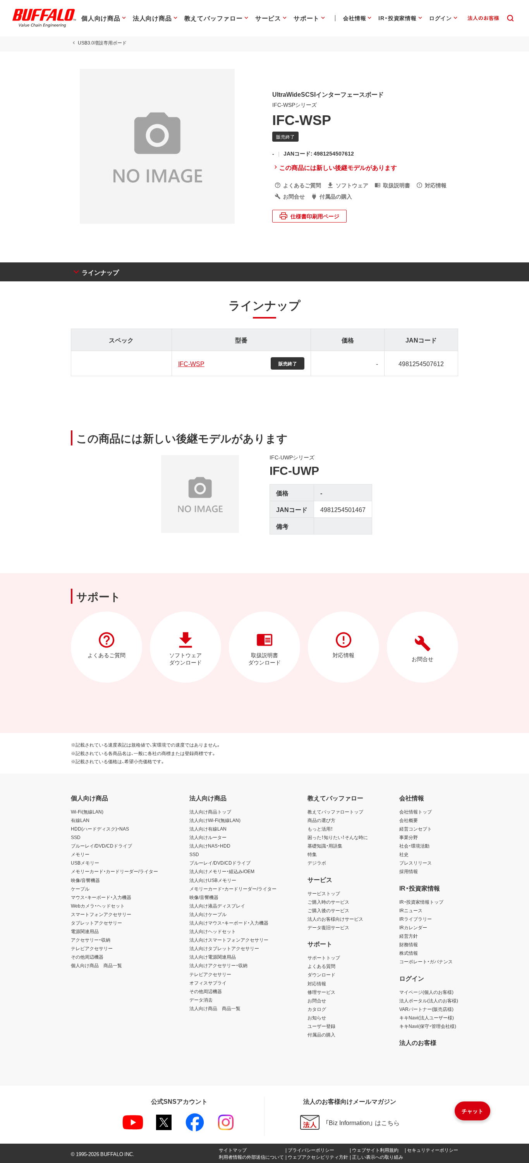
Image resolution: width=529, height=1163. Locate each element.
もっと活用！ (320, 828)
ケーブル (80, 888)
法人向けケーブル (208, 914)
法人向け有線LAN (208, 828)
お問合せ (316, 1000)
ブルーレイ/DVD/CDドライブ (101, 845)
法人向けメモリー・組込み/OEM (221, 871)
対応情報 (316, 983)
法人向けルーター (208, 837)
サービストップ (323, 893)
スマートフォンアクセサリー (101, 914)
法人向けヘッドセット (212, 931)
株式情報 (408, 952)
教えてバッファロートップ (335, 811)
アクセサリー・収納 (90, 939)
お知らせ (316, 1017)
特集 (312, 854)
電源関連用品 (85, 931)
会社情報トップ (415, 811)
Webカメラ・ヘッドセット (98, 905)
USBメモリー (85, 862)
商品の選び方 (321, 820)
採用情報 (408, 871)
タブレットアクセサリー (96, 922)
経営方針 (408, 935)
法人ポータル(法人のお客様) (428, 1000)
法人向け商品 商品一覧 (214, 1008)
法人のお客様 (417, 1042)
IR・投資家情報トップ (421, 901)
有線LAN (80, 820)
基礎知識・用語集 (324, 845)
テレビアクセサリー (92, 948)
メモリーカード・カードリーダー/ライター (114, 871)
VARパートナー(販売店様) (426, 1008)
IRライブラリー (415, 918)
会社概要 (408, 820)
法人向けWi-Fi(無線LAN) (214, 820)
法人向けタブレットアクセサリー (224, 948)
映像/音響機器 (85, 880)
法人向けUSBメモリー (212, 880)
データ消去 (201, 999)
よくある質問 (321, 966)
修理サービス (321, 991)
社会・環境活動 (414, 845)
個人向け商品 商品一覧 (96, 965)
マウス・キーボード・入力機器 (101, 897)
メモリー (80, 854)
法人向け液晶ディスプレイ (217, 905)
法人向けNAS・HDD (209, 845)
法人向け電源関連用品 (212, 956)
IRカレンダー (413, 927)
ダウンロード (321, 974)
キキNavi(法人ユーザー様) (426, 1017)
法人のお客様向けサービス (335, 918)
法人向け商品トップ (210, 811)
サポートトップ (323, 957)
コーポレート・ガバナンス (426, 961)
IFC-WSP (191, 363)
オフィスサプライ (208, 982)
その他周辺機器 (87, 956)
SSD (76, 837)
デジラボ (316, 862)
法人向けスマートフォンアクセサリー (228, 939)
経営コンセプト (415, 828)
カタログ (316, 1008)
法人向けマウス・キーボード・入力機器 (228, 922)
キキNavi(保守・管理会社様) (427, 1026)
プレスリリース (415, 862)
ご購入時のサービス (328, 901)
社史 (404, 854)
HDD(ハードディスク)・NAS (100, 828)
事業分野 (408, 837)
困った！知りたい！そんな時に (337, 837)
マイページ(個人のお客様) (426, 991)
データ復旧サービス (328, 927)
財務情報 (408, 944)
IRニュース (411, 910)
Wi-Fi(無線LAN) (87, 811)
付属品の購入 (321, 1034)
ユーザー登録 (321, 1026)
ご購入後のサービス (328, 910)
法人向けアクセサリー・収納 (218, 965)
